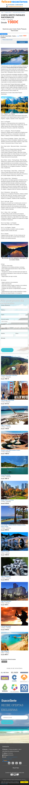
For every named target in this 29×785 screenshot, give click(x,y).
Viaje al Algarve (5, 651)
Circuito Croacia (5, 551)
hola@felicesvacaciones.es (15, 6)
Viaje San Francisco (6, 601)
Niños (17, 333)
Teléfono (3, 310)
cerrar (24, 782)
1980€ (24, 36)
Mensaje (3, 338)
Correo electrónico (5, 305)
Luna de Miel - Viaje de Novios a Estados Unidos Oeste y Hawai (13, 525)
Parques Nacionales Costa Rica (9, 375)
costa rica (4, 661)
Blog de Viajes (16, 767)
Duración (3, 324)
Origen (2, 314)
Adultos (3, 333)
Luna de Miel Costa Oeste (7, 400)
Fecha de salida (5, 319)
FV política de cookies (4, 783)
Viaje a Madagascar (6, 576)
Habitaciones (4, 328)
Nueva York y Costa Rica (7, 500)
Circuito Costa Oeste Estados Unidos (10, 450)
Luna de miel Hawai (6, 626)
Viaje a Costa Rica (5, 425)
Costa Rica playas (5, 475)
